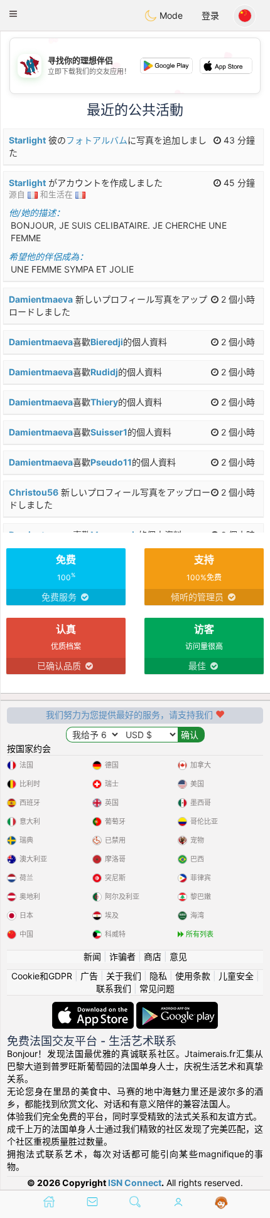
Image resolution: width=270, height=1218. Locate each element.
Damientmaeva (41, 299)
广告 (89, 976)
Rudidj (104, 372)
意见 (178, 956)
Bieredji (106, 341)
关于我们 (123, 976)
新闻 (92, 956)
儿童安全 (236, 976)
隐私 (158, 976)
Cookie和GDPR (41, 976)
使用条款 (192, 976)
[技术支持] (221, 1202)
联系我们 (113, 988)
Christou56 (33, 492)
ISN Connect (134, 1182)
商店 (152, 956)
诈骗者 (122, 956)
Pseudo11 (111, 462)
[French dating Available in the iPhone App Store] (94, 1007)
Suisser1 (108, 432)
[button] (13, 14)
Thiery (104, 402)
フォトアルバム (96, 140)
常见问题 (157, 988)
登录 (210, 15)
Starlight (27, 140)
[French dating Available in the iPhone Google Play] (177, 1007)
